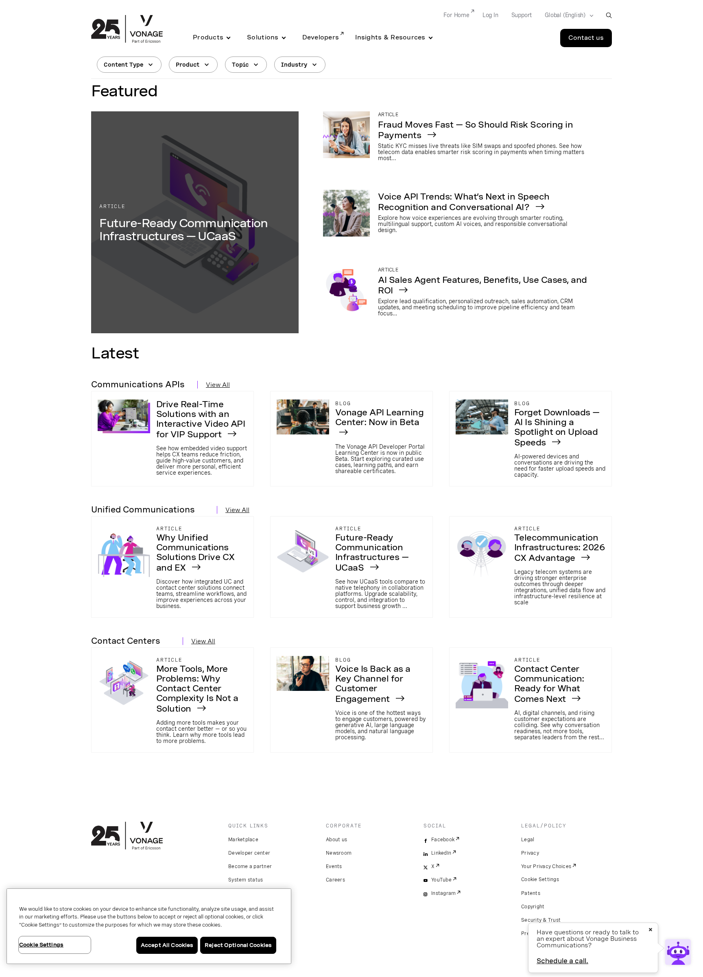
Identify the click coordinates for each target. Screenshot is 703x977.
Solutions (262, 37)
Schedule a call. (562, 961)
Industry (294, 64)
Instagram (443, 893)
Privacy (530, 853)
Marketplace (243, 839)
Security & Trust (541, 920)
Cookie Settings (540, 879)
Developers (320, 37)
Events (334, 866)
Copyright (532, 907)
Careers (335, 880)
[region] (149, 926)
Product (187, 64)
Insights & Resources (390, 37)
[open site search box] (609, 15)
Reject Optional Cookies (238, 945)
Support (521, 15)
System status (245, 880)
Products (208, 37)
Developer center (249, 853)
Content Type (123, 64)
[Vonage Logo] (127, 29)
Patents (530, 893)
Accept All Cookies (167, 945)
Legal (527, 839)
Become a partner (250, 866)
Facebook (442, 839)
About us (336, 839)
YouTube (441, 880)
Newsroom (339, 853)
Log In (490, 15)
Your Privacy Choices (546, 866)
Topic (240, 64)
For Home (456, 15)
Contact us (586, 37)
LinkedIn (441, 853)
